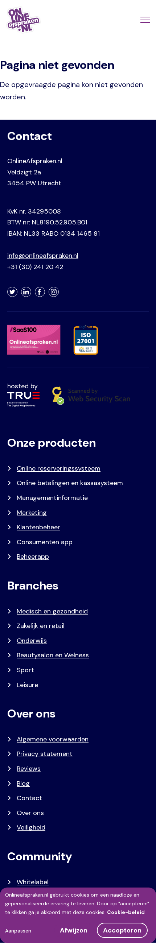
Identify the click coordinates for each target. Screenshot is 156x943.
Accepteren (122, 930)
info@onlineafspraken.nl (42, 255)
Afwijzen (73, 930)
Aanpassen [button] (18, 930)
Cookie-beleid (126, 912)
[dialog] (78, 915)
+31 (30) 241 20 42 (35, 266)
